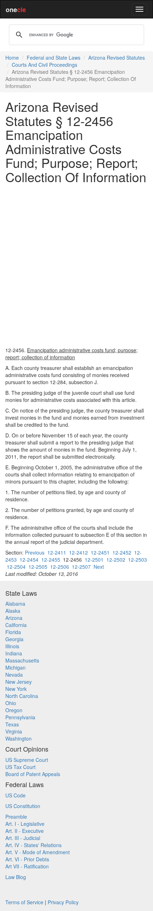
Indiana (13, 653)
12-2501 (94, 559)
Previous (34, 552)
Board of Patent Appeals (32, 774)
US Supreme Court (26, 759)
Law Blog (15, 876)
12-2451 (100, 552)
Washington (18, 738)
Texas (12, 724)
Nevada (14, 674)
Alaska (12, 610)
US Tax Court (20, 766)
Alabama (15, 603)
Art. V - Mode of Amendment (37, 852)
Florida (13, 631)
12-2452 (121, 552)
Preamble (16, 816)
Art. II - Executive (24, 830)
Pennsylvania (20, 717)
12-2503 (137, 559)
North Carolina (21, 695)
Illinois (12, 646)
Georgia (14, 639)
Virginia (13, 731)
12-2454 (29, 559)
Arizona (13, 617)
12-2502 (115, 559)
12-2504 (16, 566)
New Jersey (18, 681)
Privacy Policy (63, 902)
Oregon (13, 710)
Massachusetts (22, 660)
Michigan (15, 667)
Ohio (10, 703)
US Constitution (22, 805)
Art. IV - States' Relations (33, 845)
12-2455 (50, 559)
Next (99, 566)
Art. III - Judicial (22, 837)
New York (16, 688)
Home (12, 57)
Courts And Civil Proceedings (44, 64)
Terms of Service (24, 902)
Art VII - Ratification (27, 866)
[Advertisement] (76, 265)
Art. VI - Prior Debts (27, 859)
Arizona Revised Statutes (116, 57)
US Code (15, 795)
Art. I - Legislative (24, 823)
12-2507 (81, 566)
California (16, 624)
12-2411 (56, 552)
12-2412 (78, 552)
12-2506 (59, 566)
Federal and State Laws (53, 57)
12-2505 (37, 566)
